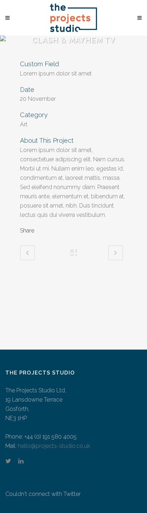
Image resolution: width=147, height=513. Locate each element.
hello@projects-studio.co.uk (54, 446)
